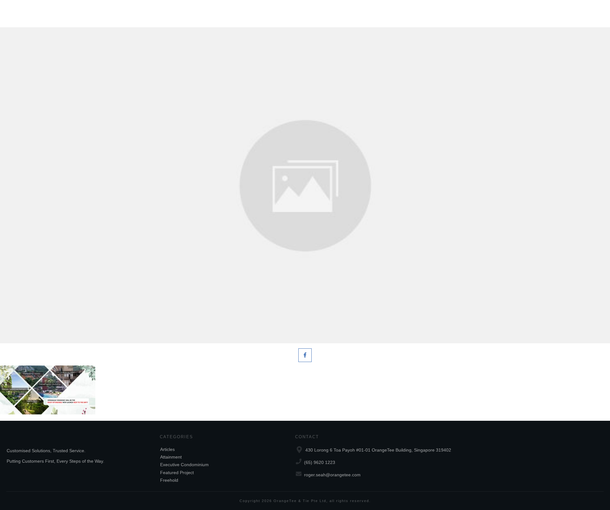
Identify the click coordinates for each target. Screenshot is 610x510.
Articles (167, 449)
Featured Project (177, 472)
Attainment (171, 457)
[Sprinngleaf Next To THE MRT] (305, 185)
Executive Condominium (184, 464)
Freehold (169, 480)
